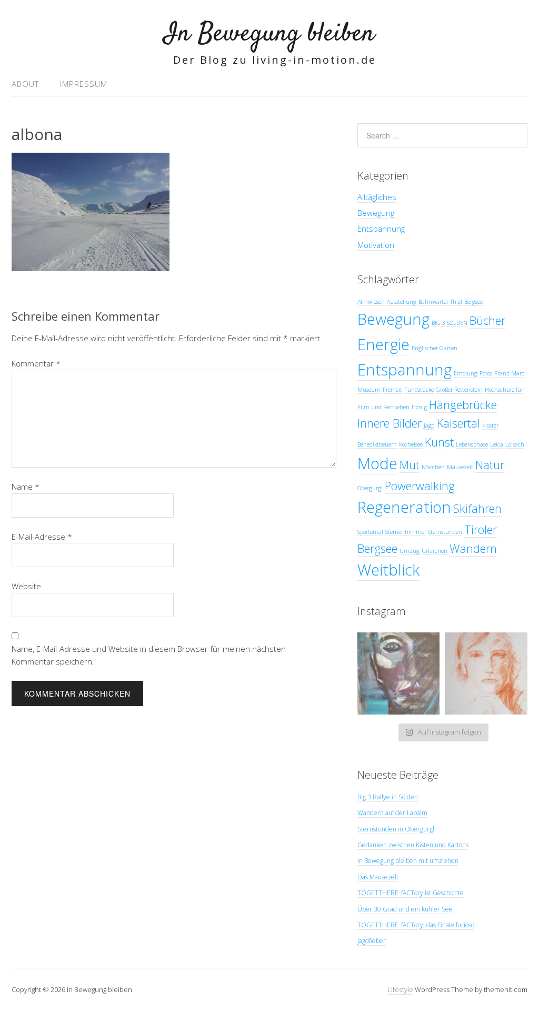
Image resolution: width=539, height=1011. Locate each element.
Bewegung (375, 212)
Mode (377, 463)
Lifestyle (400, 989)
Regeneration (404, 507)
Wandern (473, 548)
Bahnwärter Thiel (440, 301)
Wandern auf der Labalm (392, 812)
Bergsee (473, 301)
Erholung (465, 373)
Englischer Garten (434, 348)
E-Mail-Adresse (42, 536)
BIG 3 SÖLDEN (449, 322)
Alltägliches (376, 197)
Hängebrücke (463, 404)
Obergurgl (370, 488)
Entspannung (381, 228)
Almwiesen (371, 301)
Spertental (370, 532)
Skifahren (477, 508)
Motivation (375, 245)
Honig (419, 407)
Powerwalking (420, 485)
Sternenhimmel (405, 532)
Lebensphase (472, 444)
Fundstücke (419, 389)
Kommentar (36, 363)
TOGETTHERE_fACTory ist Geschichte (410, 892)
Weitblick (388, 569)
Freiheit (392, 389)
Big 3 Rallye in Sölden (387, 796)
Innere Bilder (389, 423)
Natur (489, 464)
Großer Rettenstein (459, 389)
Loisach (514, 444)
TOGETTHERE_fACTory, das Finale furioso (415, 924)
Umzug (410, 550)
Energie (383, 344)
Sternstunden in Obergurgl (395, 829)
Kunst (439, 442)
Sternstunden (445, 532)
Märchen (433, 467)
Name (25, 486)
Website (26, 586)
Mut (410, 464)
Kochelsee (411, 444)
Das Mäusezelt (377, 877)
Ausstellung (401, 301)
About (25, 83)
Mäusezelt (460, 467)
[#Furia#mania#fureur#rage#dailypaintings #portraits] (398, 673)
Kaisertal (458, 423)
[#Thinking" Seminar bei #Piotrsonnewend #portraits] (486, 673)
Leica (496, 444)
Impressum (83, 83)
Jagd (429, 425)
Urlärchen (434, 550)
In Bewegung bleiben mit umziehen (407, 860)
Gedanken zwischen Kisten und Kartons (412, 844)
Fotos (486, 373)
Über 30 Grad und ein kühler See (405, 909)
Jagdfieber (371, 940)
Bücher (487, 320)
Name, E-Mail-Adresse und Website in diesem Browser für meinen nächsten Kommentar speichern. (149, 655)
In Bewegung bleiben (269, 34)
